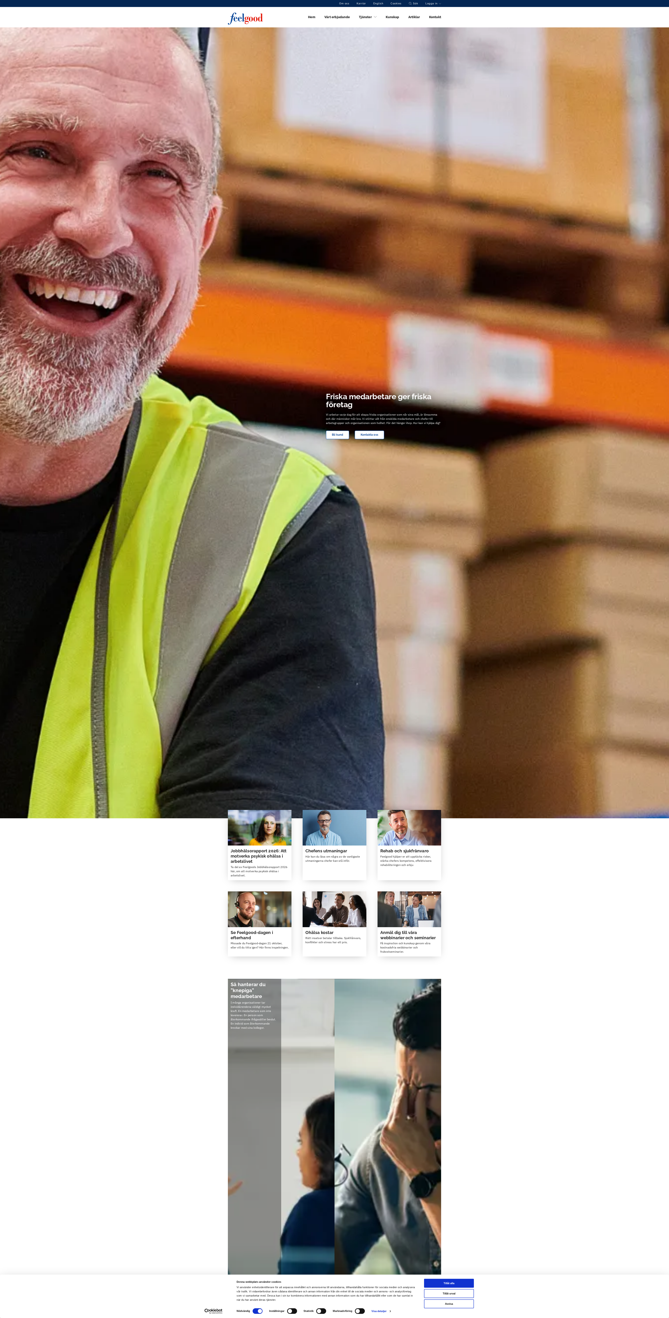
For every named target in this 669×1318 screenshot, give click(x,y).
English (378, 3)
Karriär (361, 3)
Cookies (396, 3)
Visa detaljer (379, 1311)
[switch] (292, 1311)
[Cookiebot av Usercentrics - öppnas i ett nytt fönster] (213, 1311)
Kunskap (392, 17)
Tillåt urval (449, 1293)
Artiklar (414, 17)
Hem (311, 17)
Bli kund (337, 434)
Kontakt (435, 17)
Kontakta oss (369, 434)
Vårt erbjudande (337, 17)
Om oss (344, 3)
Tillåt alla (449, 1283)
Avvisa (449, 1303)
